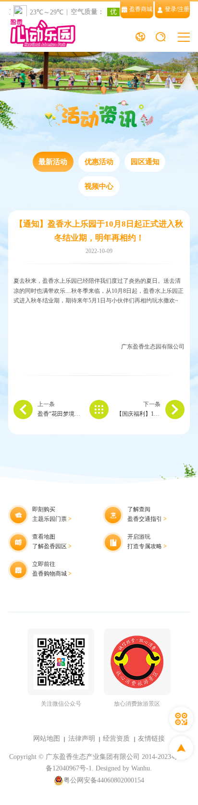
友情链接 (151, 738)
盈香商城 (140, 9)
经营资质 (116, 738)
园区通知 (145, 162)
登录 (170, 9)
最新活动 (52, 162)
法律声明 (81, 738)
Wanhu (140, 768)
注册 (183, 9)
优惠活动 (99, 162)
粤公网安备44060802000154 (103, 780)
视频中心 (99, 186)
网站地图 (46, 738)
